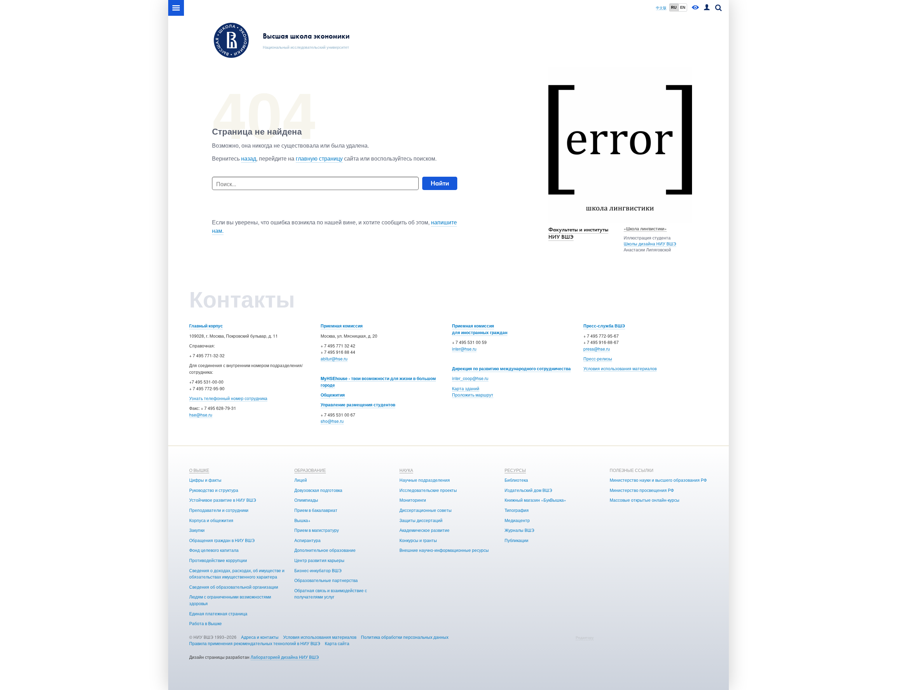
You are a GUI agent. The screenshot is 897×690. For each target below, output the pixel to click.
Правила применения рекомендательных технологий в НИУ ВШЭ (254, 643)
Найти (440, 183)
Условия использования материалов (620, 368)
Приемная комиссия (342, 326)
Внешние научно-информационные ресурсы (444, 550)
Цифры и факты (205, 480)
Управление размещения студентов (358, 404)
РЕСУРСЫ (515, 470)
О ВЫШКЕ (199, 470)
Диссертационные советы (425, 510)
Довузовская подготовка (318, 490)
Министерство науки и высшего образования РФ (658, 480)
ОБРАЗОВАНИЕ (310, 470)
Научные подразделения (424, 480)
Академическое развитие (424, 530)
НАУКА (406, 470)
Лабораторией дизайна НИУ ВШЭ (285, 657)
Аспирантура (307, 540)
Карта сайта (337, 643)
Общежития (333, 395)
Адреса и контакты (260, 637)
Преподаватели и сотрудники (218, 510)
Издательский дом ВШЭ (528, 490)
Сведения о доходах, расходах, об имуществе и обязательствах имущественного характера (237, 573)
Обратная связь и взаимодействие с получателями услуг (330, 593)
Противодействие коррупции (218, 560)
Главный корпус (206, 326)
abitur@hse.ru (334, 358)
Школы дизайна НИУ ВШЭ (650, 243)
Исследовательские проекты (428, 490)
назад (248, 158)
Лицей (300, 480)
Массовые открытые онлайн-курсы (644, 500)
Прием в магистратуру (316, 530)
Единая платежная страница (218, 613)
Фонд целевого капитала (214, 550)
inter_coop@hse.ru (470, 378)
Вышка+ (302, 520)
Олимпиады (306, 500)
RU (674, 7)
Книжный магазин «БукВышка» (535, 500)
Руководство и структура (213, 490)
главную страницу (319, 158)
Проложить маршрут (472, 395)
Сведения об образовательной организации (233, 587)
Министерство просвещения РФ (642, 490)
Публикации (516, 540)
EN (682, 7)
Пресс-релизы (597, 358)
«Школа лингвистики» (645, 228)
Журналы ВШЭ (519, 530)
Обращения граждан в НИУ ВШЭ (222, 540)
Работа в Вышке (205, 623)
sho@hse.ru (332, 421)
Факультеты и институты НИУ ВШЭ (578, 233)
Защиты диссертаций (421, 520)
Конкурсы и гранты (418, 540)
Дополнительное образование (325, 550)
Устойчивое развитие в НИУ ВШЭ (222, 500)
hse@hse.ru (200, 415)
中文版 (661, 8)
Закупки (197, 530)
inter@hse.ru (464, 349)
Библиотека (516, 480)
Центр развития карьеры (319, 560)
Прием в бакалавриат (315, 510)
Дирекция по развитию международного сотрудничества (511, 368)
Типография (517, 510)
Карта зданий (465, 388)
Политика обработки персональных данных (404, 637)
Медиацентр (517, 520)
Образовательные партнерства (326, 580)
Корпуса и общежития (211, 520)
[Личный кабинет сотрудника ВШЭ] (706, 8)
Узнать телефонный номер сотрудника (228, 398)
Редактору (585, 637)
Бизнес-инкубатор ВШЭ (318, 570)
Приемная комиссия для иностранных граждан (479, 329)
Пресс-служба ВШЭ (604, 326)
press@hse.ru (596, 349)
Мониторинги (412, 500)
